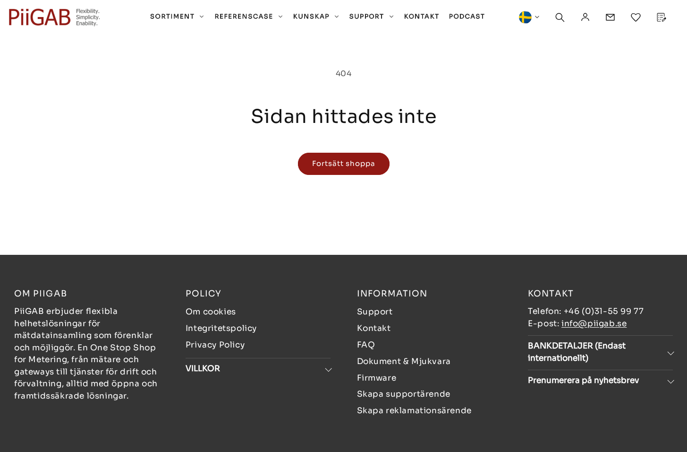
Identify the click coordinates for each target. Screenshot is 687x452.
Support (375, 312)
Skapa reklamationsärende (414, 411)
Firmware (377, 378)
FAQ (366, 345)
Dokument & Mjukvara (404, 361)
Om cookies (211, 312)
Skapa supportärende (403, 394)
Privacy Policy (215, 345)
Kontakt (374, 328)
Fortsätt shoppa (343, 163)
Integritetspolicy (221, 328)
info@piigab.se (594, 324)
